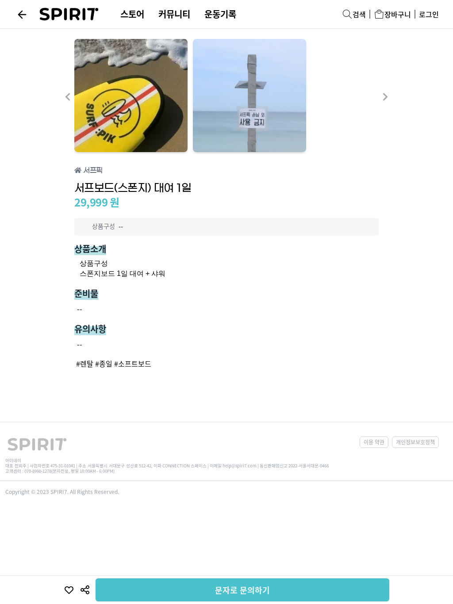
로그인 (429, 14)
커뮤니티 (174, 14)
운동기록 (220, 14)
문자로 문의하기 (242, 590)
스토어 (132, 14)
